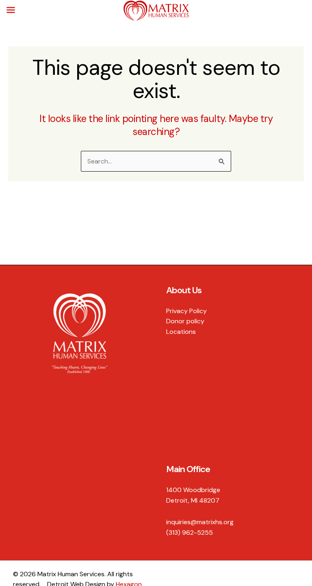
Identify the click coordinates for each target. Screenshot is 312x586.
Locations (181, 331)
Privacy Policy (186, 311)
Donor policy (185, 321)
